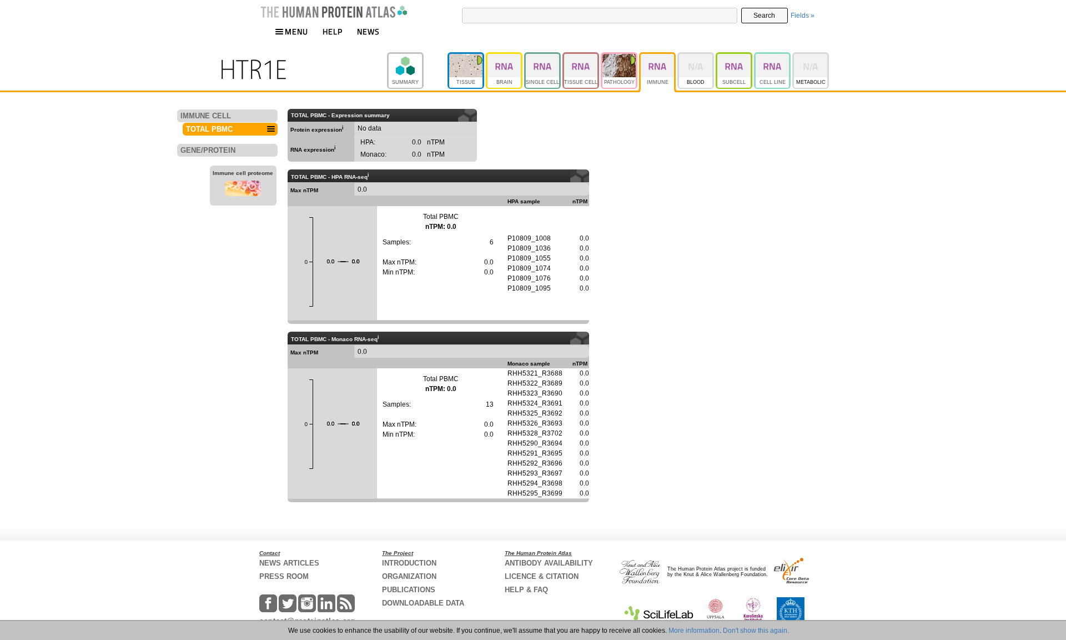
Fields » (802, 15)
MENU (296, 31)
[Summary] (417, 57)
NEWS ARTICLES (289, 563)
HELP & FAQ (526, 590)
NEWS (368, 31)
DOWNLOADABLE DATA (423, 603)
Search (764, 15)
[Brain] (505, 57)
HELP (333, 31)
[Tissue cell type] (581, 57)
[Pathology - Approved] (620, 57)
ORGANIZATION (409, 576)
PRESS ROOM (284, 576)
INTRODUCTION (409, 563)
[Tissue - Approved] (466, 57)
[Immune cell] (658, 57)
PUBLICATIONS (408, 590)
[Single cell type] (543, 57)
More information (694, 630)
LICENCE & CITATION (542, 576)
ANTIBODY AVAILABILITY (549, 563)
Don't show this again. (756, 630)
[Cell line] (773, 57)
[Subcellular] (735, 57)
